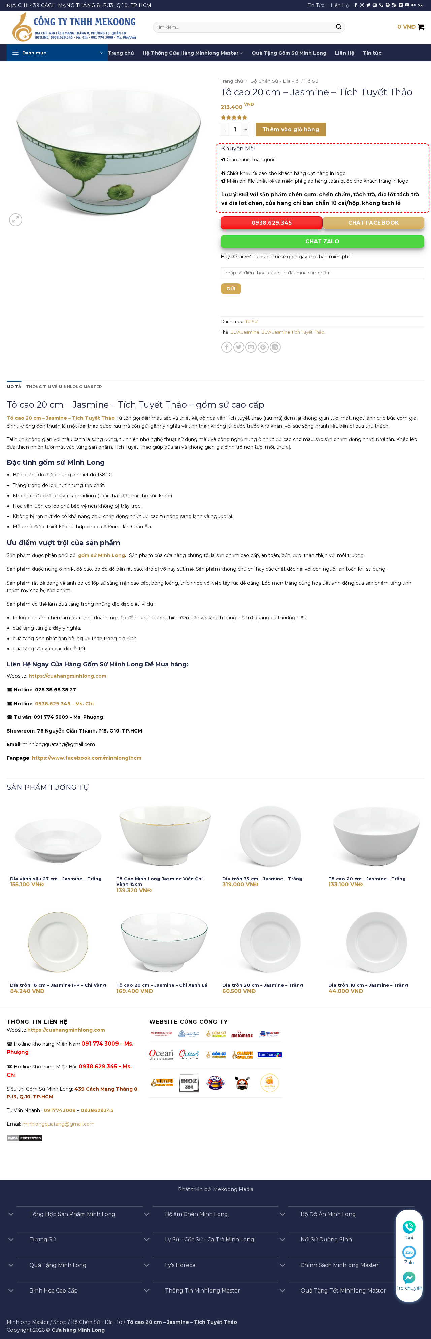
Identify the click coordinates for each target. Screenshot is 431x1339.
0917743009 (59, 1110)
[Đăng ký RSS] (394, 5)
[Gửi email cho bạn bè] (251, 347)
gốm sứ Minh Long (101, 555)
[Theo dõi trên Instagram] (362, 5)
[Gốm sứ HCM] (215, 1054)
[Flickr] (413, 5)
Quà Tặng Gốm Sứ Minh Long (289, 53)
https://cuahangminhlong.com (67, 676)
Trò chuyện (409, 1288)
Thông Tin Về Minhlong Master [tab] (64, 386)
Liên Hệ (340, 5)
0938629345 (97, 1110)
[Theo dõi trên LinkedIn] (401, 5)
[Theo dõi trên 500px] (420, 5)
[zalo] (409, 1252)
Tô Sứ (312, 81)
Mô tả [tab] (14, 386)
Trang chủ (121, 53)
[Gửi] (339, 27)
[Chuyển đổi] (11, 1214)
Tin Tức (316, 5)
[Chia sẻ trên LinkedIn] (275, 347)
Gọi (409, 1238)
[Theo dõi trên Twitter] (368, 5)
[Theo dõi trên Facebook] (356, 5)
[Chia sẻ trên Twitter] (238, 347)
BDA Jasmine (244, 332)
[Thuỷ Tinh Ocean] (189, 1054)
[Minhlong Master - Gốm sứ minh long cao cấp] (75, 27)
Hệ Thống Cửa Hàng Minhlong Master (190, 53)
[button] (57, 52)
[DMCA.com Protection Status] (24, 1138)
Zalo (409, 1263)
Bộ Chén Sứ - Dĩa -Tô (274, 81)
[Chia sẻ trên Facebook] (226, 347)
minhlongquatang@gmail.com (58, 1124)
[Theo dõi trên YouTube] (407, 5)
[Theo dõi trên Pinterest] (388, 5)
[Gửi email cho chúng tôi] (375, 5)
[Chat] (409, 1277)
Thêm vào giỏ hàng (291, 129)
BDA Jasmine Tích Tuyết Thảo (293, 332)
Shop (60, 1322)
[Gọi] (409, 1227)
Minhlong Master (28, 1322)
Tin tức (372, 53)
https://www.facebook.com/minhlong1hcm (86, 758)
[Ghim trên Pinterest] (263, 347)
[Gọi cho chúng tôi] (381, 5)
